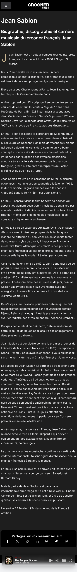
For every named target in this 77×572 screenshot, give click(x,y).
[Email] (66, 541)
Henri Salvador (54, 473)
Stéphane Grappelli (62, 318)
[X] (17, 541)
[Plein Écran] (70, 560)
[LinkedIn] (37, 541)
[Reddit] (27, 541)
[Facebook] (7, 541)
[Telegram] (56, 541)
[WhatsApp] (47, 541)
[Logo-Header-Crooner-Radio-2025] (38, 4)
